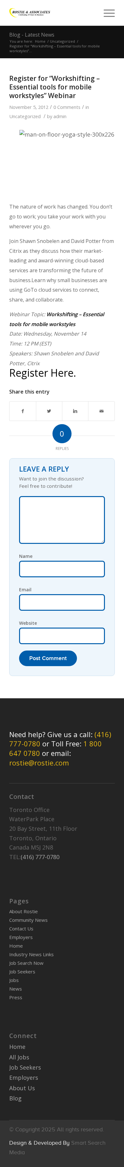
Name (25, 556)
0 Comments (66, 107)
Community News (28, 920)
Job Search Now (26, 963)
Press (15, 997)
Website (28, 623)
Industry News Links (31, 954)
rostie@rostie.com (39, 762)
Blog (15, 1098)
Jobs (14, 980)
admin (59, 116)
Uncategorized (62, 41)
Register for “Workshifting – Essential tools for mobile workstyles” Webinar (54, 87)
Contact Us (21, 928)
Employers (21, 937)
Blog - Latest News (31, 34)
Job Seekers (22, 971)
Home (40, 41)
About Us (22, 1088)
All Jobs (19, 1057)
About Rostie (23, 911)
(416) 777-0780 (40, 857)
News (15, 989)
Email (25, 590)
